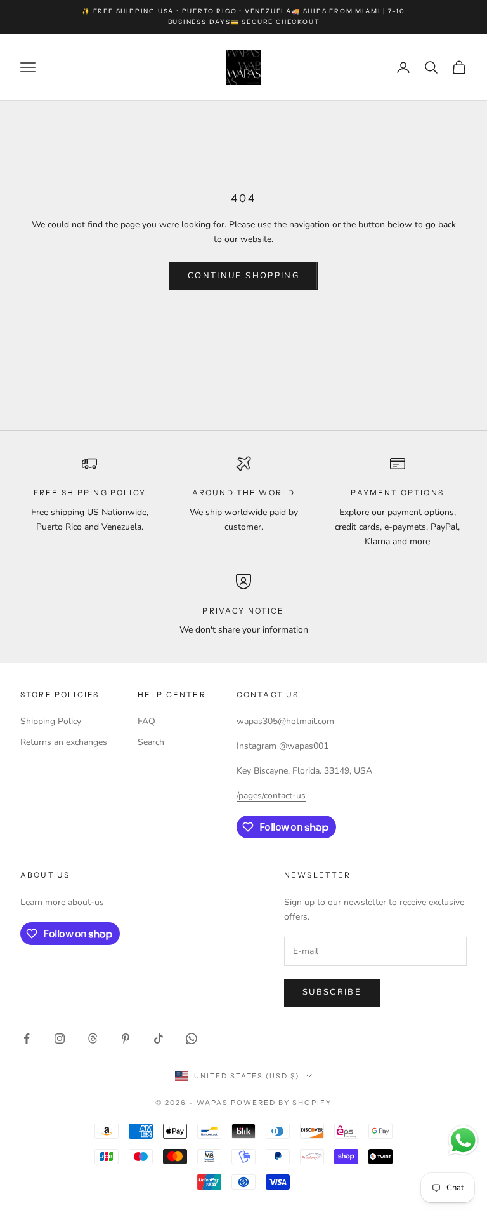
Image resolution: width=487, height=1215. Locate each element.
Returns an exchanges (63, 742)
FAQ (146, 721)
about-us (86, 902)
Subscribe (331, 992)
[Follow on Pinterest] (125, 1038)
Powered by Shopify (281, 1102)
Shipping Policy (50, 721)
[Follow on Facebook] (26, 1038)
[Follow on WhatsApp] (191, 1038)
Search (151, 742)
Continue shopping (243, 275)
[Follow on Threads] (92, 1038)
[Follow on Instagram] (59, 1038)
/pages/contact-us (271, 795)
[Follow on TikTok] (158, 1038)
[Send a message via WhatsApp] (463, 1140)
